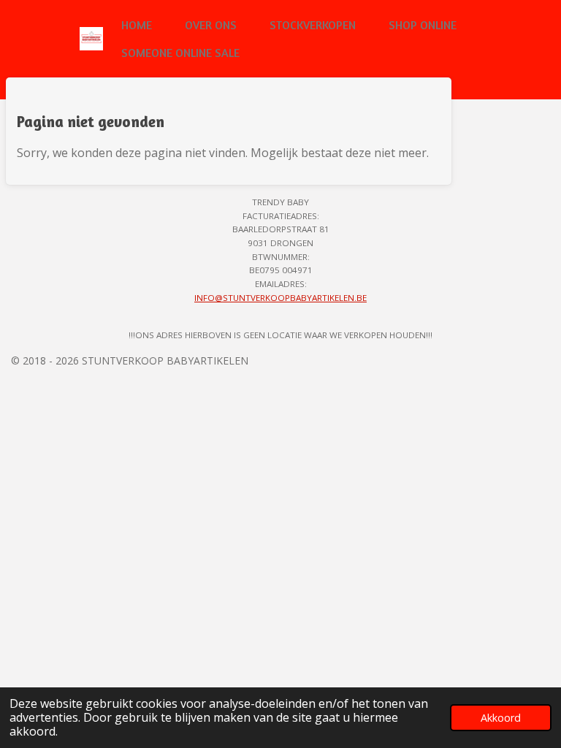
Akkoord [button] (501, 718)
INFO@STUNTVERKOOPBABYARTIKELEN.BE (280, 297)
